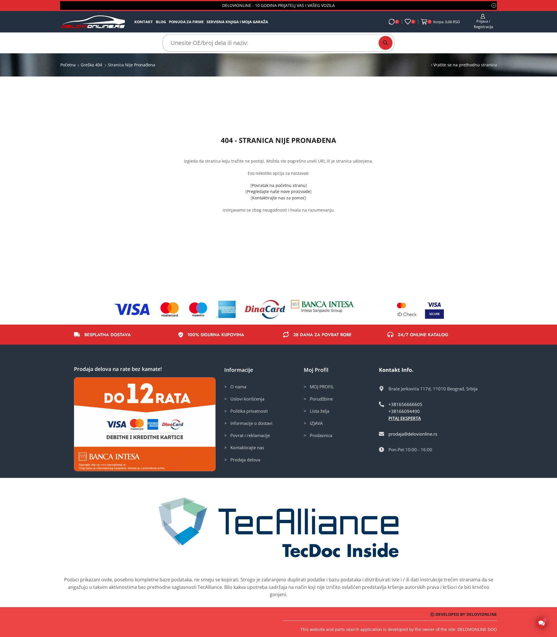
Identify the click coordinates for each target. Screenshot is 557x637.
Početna (68, 65)
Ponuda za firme (186, 21)
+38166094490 (404, 411)
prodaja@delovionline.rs (412, 434)
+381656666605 (405, 404)
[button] (541, 623)
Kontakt (143, 21)
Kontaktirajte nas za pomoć (278, 198)
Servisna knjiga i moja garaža (237, 21)
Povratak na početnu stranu (278, 185)
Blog (161, 21)
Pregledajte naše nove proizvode (278, 191)
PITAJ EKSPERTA (404, 418)
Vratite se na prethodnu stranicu (465, 65)
